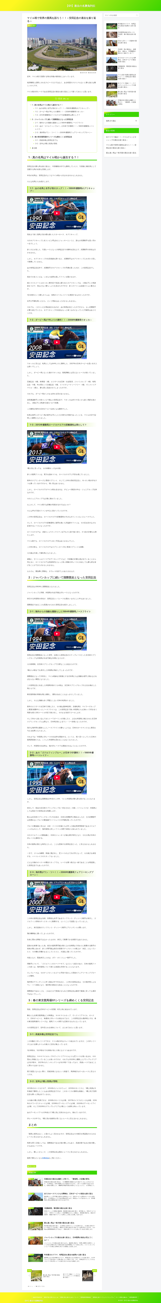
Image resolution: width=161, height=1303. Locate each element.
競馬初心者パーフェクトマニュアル (103, 1297)
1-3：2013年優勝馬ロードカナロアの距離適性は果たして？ (57, 115)
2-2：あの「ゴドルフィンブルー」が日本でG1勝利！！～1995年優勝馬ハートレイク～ (64, 127)
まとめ (34, 148)
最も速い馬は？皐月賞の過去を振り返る (121, 153)
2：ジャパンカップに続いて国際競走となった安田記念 (52, 119)
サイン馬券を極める (121, 1297)
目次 (60, 98)
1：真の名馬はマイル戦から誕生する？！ (47, 105)
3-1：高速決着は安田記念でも (46, 140)
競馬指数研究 (133, 1297)
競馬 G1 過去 (32, 1166)
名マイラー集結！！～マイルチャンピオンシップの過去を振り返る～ (121, 138)
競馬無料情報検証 (85, 1297)
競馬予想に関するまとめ (51, 1297)
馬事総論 (45, 1158)
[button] (137, 15)
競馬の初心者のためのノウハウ (69, 1297)
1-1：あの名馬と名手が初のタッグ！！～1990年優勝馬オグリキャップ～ (62, 108)
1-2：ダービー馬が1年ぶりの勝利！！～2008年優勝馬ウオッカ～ (59, 112)
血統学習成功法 (37, 1297)
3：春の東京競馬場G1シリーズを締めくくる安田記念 (52, 137)
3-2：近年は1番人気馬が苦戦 (46, 143)
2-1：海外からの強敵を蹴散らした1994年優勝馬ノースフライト (59, 123)
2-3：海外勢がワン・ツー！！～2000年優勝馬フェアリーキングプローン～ (63, 132)
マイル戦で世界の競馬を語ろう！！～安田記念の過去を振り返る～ (121, 146)
